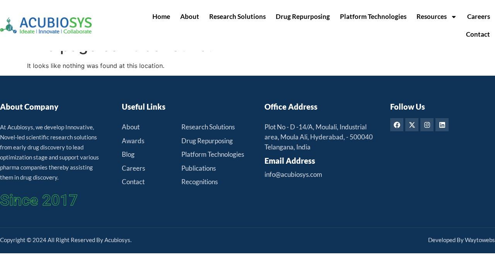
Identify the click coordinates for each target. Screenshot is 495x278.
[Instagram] (427, 124)
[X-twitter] (411, 124)
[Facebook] (396, 124)
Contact (478, 34)
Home (161, 16)
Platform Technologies (373, 16)
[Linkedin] (442, 124)
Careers (478, 16)
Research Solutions (237, 16)
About (189, 16)
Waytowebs (480, 239)
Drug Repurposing (303, 16)
